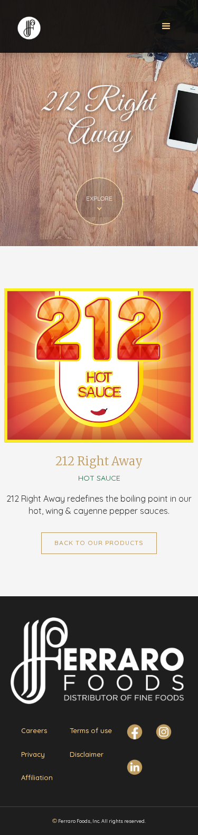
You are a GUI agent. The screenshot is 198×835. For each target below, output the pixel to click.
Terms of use (91, 730)
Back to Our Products (99, 543)
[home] (28, 25)
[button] (166, 26)
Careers (34, 730)
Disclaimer (86, 754)
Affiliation (37, 777)
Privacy (33, 754)
